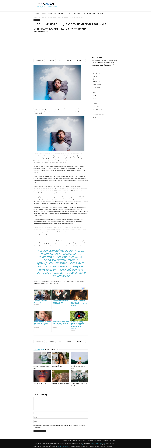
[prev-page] (59, 388)
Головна (37, 13)
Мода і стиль (96, 87)
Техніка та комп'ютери (99, 114)
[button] (115, 13)
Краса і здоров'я (42, 17)
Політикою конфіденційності (63, 446)
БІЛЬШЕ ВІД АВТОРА (51, 349)
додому (35, 17)
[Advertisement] (88, 5)
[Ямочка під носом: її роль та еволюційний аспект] (42, 376)
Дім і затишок (77, 13)
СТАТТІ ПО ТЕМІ (39, 349)
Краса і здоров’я (58, 13)
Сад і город (68, 13)
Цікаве (94, 117)
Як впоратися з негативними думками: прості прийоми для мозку (78, 366)
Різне (94, 98)
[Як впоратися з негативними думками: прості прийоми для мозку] (79, 358)
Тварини (95, 112)
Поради (50, 13)
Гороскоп (95, 76)
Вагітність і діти (97, 73)
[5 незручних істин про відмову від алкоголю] (60, 376)
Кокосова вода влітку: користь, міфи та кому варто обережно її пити (41, 366)
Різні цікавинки (97, 101)
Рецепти (95, 95)
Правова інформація (89, 13)
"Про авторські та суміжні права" (98, 443)
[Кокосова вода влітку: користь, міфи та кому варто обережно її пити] (42, 358)
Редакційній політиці (38, 445)
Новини (44, 13)
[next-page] (62, 388)
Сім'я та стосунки (97, 109)
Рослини (95, 103)
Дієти (94, 79)
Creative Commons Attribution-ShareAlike (74, 445)
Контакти (100, 13)
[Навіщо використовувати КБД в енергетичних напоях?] (60, 358)
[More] (84, 60)
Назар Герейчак (39, 31)
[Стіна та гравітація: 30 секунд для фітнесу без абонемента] (79, 376)
